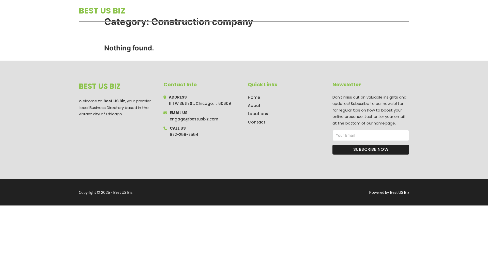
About (254, 105)
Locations (373, 11)
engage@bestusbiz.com (194, 119)
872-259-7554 (184, 134)
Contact (256, 122)
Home (350, 11)
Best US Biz (102, 10)
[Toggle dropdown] (407, 10)
